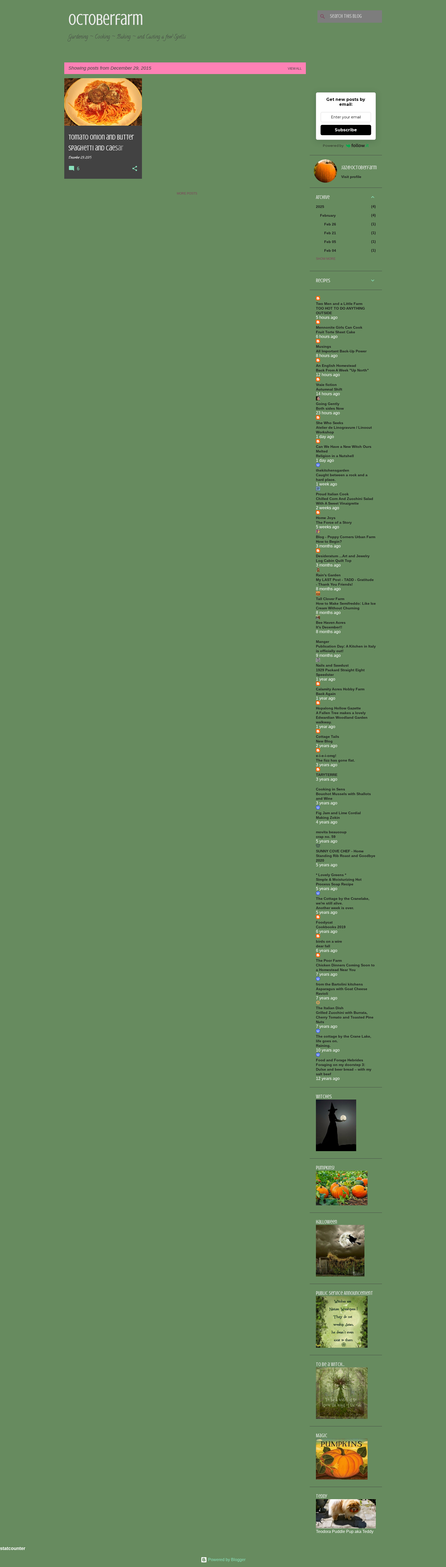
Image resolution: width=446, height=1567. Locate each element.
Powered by (333, 145)
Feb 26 (330, 224)
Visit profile (351, 177)
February (328, 215)
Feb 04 (330, 250)
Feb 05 (330, 242)
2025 (320, 207)
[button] (135, 169)
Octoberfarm (105, 20)
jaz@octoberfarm (359, 168)
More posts (187, 193)
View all (295, 68)
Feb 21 (330, 233)
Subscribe (346, 129)
